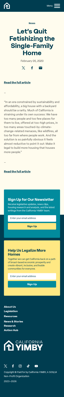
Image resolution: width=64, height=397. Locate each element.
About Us (10, 306)
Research (10, 325)
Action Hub (11, 330)
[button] (57, 6)
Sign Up (32, 226)
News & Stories (13, 321)
